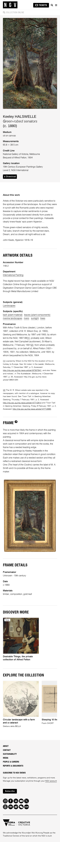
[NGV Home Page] (10, 5)
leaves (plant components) (37, 315)
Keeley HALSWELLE (19, 116)
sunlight (35, 318)
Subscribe (10, 791)
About (6, 746)
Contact (7, 750)
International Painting (13, 275)
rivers (26, 318)
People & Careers (11, 762)
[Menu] (56, 5)
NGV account (51, 781)
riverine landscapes (12, 318)
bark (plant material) (12, 315)
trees (42, 318)
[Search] (52, 5)
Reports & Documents (13, 766)
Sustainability (10, 754)
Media (5, 758)
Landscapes (9, 306)
